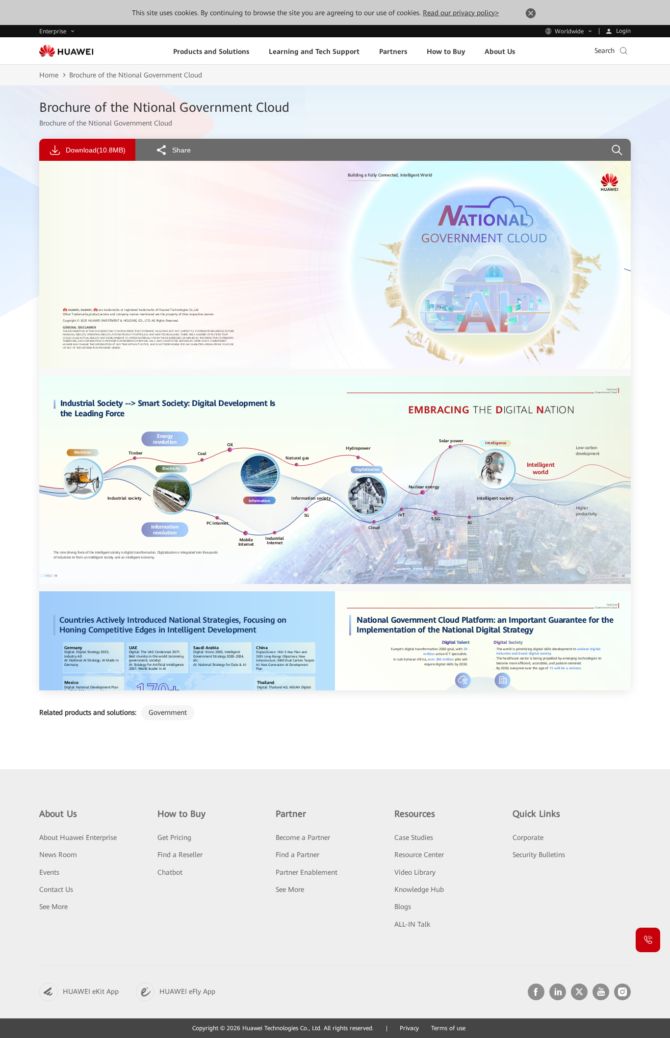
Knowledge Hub (419, 889)
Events (49, 872)
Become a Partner (303, 837)
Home (48, 75)
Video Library (415, 872)
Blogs (402, 907)
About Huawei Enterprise (78, 837)
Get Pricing (174, 837)
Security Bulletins (539, 855)
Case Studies (413, 837)
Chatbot (169, 872)
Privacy (409, 1028)
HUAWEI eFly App (187, 991)
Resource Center (419, 855)
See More (53, 907)
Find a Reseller (180, 855)
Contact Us (56, 889)
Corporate (528, 837)
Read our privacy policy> (461, 13)
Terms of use (448, 1028)
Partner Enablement (306, 872)
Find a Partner (297, 855)
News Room (58, 855)
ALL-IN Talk (412, 924)
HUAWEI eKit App (91, 991)
